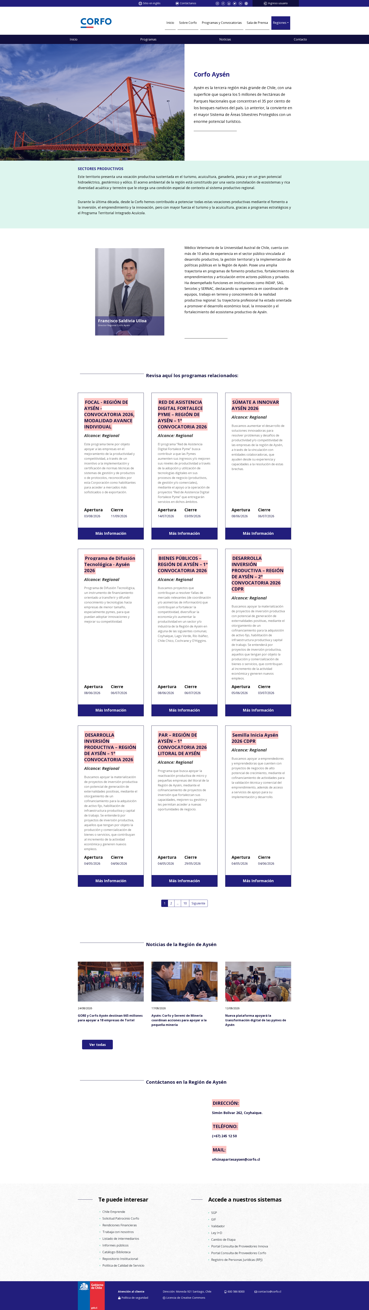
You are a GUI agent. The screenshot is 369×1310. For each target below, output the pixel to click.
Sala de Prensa (257, 23)
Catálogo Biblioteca (116, 1252)
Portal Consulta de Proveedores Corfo (238, 1253)
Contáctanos (188, 3)
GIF (213, 1219)
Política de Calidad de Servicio (123, 1265)
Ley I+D (216, 1233)
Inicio (170, 23)
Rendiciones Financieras (119, 1225)
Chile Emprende (113, 1212)
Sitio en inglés (151, 3)
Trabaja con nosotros (118, 1232)
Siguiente (198, 903)
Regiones (279, 23)
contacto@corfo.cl (269, 1291)
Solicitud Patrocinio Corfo (120, 1218)
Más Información (110, 533)
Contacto (300, 39)
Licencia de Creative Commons (185, 1297)
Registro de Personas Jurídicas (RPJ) (237, 1260)
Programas (148, 39)
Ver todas (97, 1044)
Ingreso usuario (278, 3)
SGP (214, 1213)
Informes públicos (115, 1245)
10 (185, 903)
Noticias (225, 39)
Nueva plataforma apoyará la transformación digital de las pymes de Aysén (255, 1020)
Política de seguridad (134, 1297)
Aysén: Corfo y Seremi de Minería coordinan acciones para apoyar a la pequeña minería (179, 1020)
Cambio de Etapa (223, 1239)
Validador (218, 1226)
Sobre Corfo (188, 23)
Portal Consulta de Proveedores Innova (239, 1246)
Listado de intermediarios (120, 1238)
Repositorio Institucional (120, 1259)
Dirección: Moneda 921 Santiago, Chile (187, 1291)
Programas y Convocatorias (222, 23)
